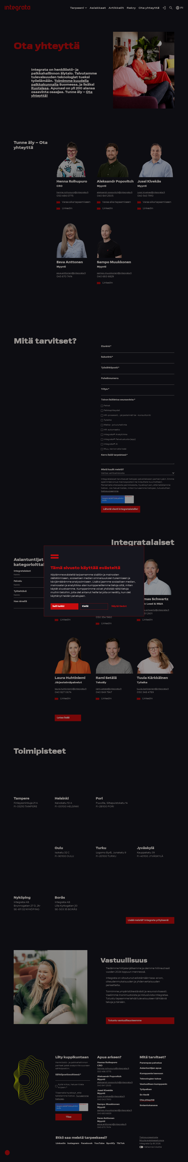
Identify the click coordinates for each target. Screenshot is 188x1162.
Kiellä (85, 606)
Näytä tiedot (119, 606)
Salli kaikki (58, 606)
